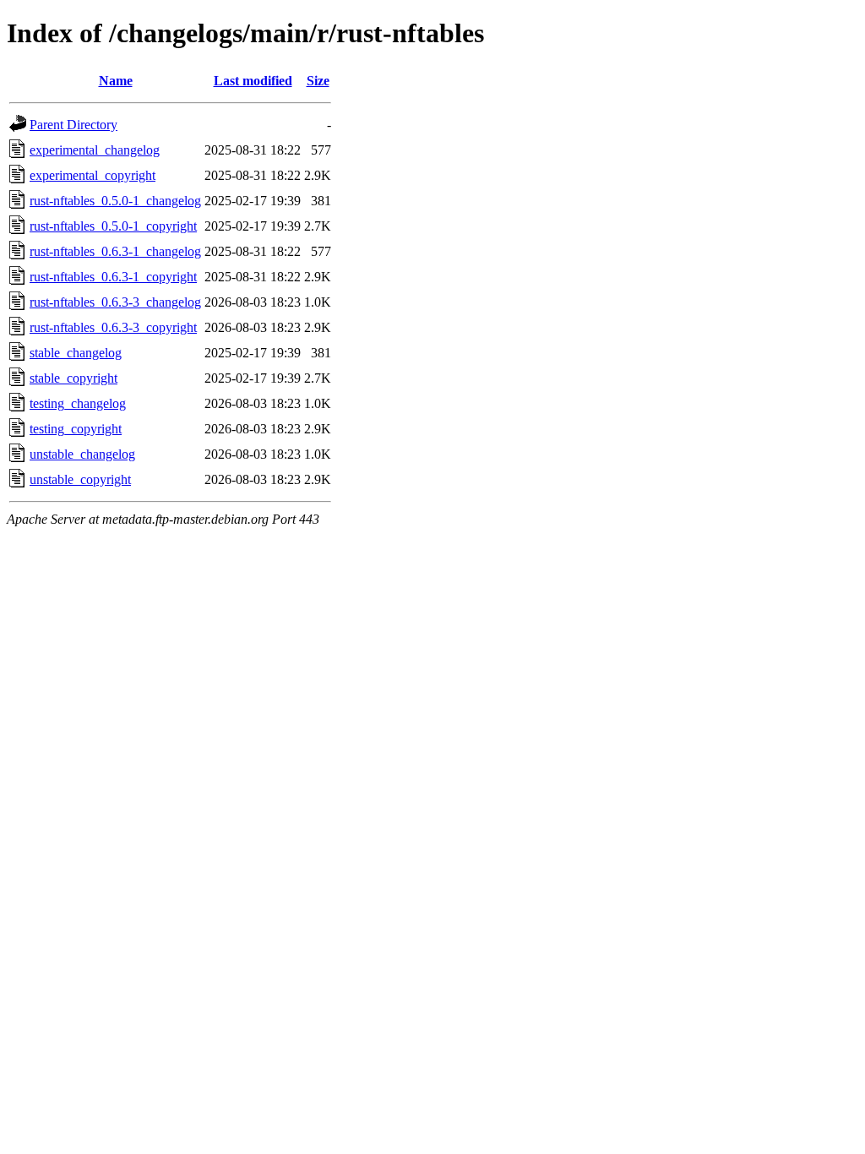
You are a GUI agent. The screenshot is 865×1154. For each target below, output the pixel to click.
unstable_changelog (82, 454)
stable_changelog (76, 353)
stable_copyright (73, 378)
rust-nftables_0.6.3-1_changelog (115, 251)
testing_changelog (78, 403)
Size (318, 80)
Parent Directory (73, 124)
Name (116, 80)
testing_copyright (76, 429)
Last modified (253, 80)
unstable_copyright (80, 479)
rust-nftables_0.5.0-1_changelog (115, 200)
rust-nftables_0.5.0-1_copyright (113, 226)
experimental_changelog (95, 150)
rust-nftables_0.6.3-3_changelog (115, 302)
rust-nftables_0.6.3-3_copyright (113, 327)
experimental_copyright (92, 175)
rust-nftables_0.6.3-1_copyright (113, 276)
